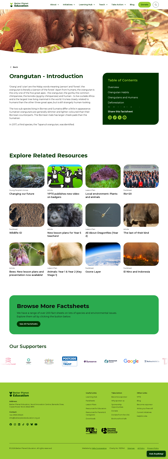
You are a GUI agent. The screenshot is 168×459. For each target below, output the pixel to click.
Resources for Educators (96, 408)
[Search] (156, 4)
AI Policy (141, 448)
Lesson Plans (91, 405)
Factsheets (90, 401)
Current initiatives (144, 412)
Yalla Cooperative (99, 448)
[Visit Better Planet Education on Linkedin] (19, 424)
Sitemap (131, 448)
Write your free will (145, 408)
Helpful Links (142, 416)
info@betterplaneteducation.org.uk (24, 418)
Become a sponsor (119, 397)
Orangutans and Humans (123, 97)
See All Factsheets (29, 324)
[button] (54, 4)
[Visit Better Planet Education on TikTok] (23, 424)
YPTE (139, 397)
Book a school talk (119, 419)
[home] (19, 4)
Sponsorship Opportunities (117, 406)
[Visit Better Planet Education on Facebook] (10, 424)
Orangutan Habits (118, 92)
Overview (113, 87)
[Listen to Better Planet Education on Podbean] (27, 424)
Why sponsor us (117, 401)
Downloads (90, 419)
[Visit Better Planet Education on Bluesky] (31, 424)
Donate (144, 4)
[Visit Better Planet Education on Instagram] (15, 424)
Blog (132, 4)
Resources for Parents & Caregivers (96, 413)
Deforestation (116, 102)
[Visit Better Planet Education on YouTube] (36, 424)
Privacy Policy (153, 448)
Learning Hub (91, 397)
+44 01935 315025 (16, 415)
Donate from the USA (120, 415)
